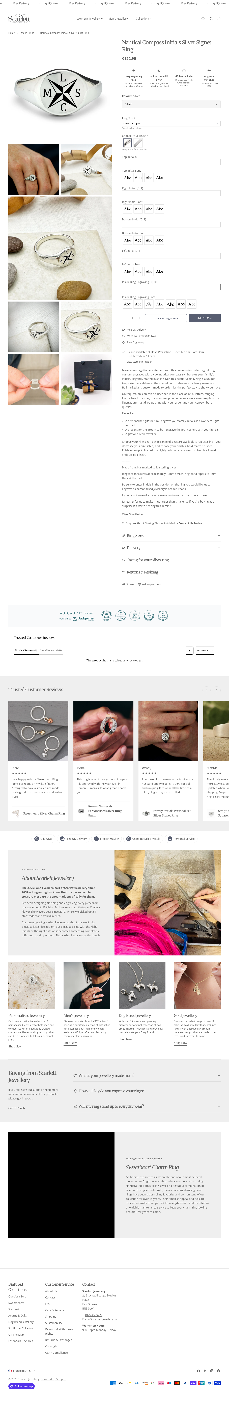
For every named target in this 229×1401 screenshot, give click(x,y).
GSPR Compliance (56, 1353)
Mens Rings (27, 32)
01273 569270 (93, 1315)
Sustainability (53, 1323)
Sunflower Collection (21, 1328)
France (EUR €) (22, 1371)
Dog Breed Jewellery (21, 1322)
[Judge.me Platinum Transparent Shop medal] (120, 615)
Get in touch (16, 1108)
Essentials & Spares (20, 1341)
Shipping (50, 1316)
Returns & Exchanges (58, 1340)
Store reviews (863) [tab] (51, 650)
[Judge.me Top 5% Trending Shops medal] (163, 615)
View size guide (132, 514)
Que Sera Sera (17, 1296)
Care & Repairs (54, 1310)
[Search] (203, 18)
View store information (139, 361)
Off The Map (16, 1334)
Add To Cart (204, 318)
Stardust (13, 1309)
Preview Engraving (166, 318)
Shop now (15, 1046)
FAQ (47, 1304)
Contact (50, 1297)
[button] (171, 118)
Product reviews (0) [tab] (26, 650)
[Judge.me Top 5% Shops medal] (149, 615)
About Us (51, 1291)
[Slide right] (217, 690)
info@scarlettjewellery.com (102, 1319)
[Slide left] (207, 690)
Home (11, 32)
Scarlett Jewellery (28, 1379)
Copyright (51, 1346)
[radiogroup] (171, 143)
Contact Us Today (190, 523)
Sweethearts (16, 1303)
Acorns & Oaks (17, 1315)
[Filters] (189, 651)
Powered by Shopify (53, 1379)
